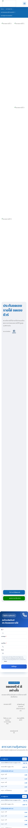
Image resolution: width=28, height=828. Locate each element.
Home (2, 9)
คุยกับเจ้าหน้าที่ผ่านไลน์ (15, 598)
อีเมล (2, 650)
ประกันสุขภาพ (9, 9)
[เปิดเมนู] (24, 3)
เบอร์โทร (4, 643)
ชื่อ (2, 630)
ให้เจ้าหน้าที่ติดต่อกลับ (14, 592)
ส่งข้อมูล (14, 666)
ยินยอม (5, 661)
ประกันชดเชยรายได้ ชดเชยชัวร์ (7, 12)
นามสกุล (3, 636)
